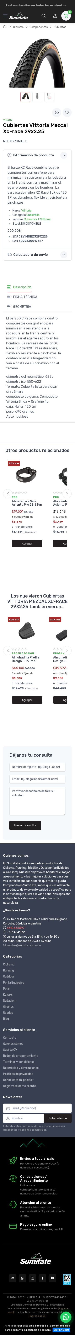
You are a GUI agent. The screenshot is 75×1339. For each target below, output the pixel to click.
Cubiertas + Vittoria (37, 219)
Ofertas (8, 1007)
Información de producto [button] (33, 155)
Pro (14, 497)
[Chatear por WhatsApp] (65, 1317)
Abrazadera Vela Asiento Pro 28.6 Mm (27, 503)
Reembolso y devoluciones (21, 1068)
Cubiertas (60, 26)
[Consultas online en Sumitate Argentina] (12, 1278)
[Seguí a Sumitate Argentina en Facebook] (42, 1278)
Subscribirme (58, 1118)
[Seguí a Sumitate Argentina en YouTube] (52, 1278)
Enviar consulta (25, 825)
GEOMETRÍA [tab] (21, 307)
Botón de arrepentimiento (20, 1056)
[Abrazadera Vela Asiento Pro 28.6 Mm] (27, 475)
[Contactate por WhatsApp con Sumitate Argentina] (22, 1278)
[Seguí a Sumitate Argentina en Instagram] (32, 1278)
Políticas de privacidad (18, 1074)
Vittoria (26, 210)
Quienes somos (13, 1044)
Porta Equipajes (13, 982)
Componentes (39, 26)
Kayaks (8, 994)
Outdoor (8, 976)
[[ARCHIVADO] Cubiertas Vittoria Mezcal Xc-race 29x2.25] (25, 97)
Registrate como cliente (19, 1086)
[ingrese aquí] (37, 1315)
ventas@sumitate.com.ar (23, 945)
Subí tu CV (10, 1050)
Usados (8, 1013)
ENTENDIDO (61, 1329)
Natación (9, 1000)
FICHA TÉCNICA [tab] (24, 297)
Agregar (27, 543)
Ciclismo (18, 26)
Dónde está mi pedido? (18, 1080)
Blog (6, 1019)
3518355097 (16, 928)
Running (8, 970)
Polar (6, 988)
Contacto (9, 1038)
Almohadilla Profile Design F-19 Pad (25, 659)
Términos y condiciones (18, 1062)
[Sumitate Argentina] (18, 15)
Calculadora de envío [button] (30, 255)
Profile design (23, 653)
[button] (43, 16)
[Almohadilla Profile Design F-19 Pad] (27, 631)
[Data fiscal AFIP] (67, 1279)
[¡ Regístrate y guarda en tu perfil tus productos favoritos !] (67, 112)
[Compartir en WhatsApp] (56, 112)
